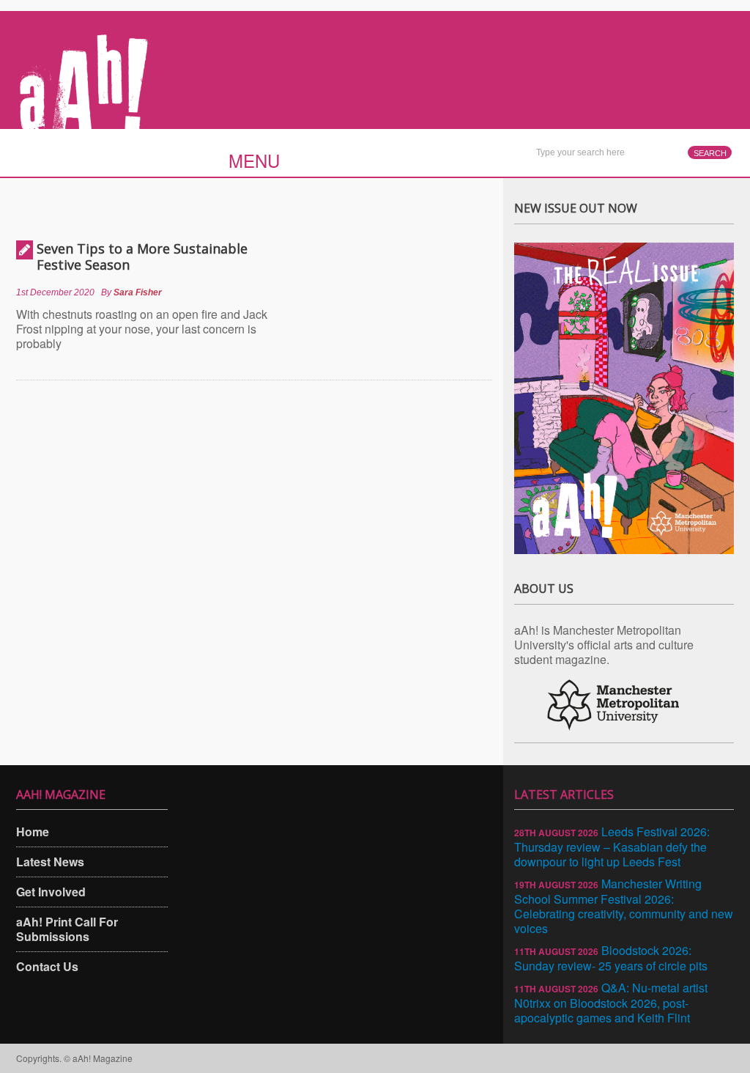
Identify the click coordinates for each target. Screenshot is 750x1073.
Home (32, 831)
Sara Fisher (138, 292)
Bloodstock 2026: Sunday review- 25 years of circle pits (611, 958)
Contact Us (47, 966)
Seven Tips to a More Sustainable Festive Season (142, 256)
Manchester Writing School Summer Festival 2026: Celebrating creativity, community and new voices (623, 906)
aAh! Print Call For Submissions (67, 929)
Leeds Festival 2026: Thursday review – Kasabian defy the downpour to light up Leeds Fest (612, 846)
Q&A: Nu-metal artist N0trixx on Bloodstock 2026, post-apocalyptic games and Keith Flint (611, 1002)
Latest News (50, 861)
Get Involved (51, 891)
